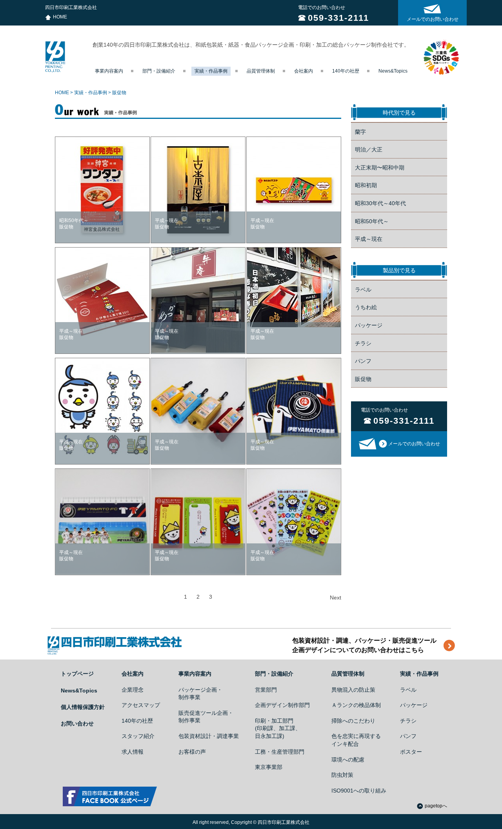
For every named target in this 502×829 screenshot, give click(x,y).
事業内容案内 (109, 71)
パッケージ (368, 325)
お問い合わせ (77, 723)
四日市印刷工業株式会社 (55, 57)
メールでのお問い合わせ (432, 19)
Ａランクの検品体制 (356, 705)
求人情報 (133, 752)
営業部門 (266, 690)
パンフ (363, 361)
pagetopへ (436, 806)
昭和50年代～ (372, 221)
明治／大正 (368, 149)
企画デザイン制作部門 (282, 705)
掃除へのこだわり (353, 721)
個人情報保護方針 (83, 707)
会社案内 (303, 71)
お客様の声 (192, 752)
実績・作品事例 (211, 71)
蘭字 (360, 132)
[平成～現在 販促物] (294, 287)
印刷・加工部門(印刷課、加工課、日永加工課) (278, 728)
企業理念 (133, 690)
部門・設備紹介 (158, 71)
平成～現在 (368, 239)
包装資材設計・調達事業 (208, 736)
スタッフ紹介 (138, 736)
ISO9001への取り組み (358, 790)
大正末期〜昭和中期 (379, 167)
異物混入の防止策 (353, 690)
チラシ (363, 343)
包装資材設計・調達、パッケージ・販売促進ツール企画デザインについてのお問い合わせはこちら (364, 645)
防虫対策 (342, 775)
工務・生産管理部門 (279, 752)
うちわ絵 (366, 307)
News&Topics (392, 71)
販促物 (363, 379)
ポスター (411, 752)
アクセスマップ (141, 705)
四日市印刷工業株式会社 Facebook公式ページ (110, 796)
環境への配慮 (347, 759)
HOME (60, 17)
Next (335, 597)
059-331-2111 (338, 18)
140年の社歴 (345, 71)
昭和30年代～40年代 (380, 203)
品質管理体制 (261, 71)
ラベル (363, 289)
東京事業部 (268, 767)
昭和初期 (366, 185)
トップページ (77, 673)
